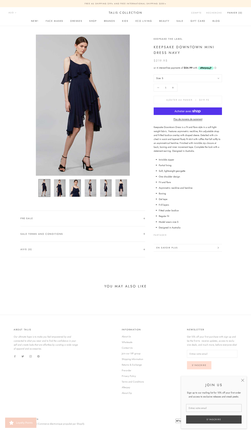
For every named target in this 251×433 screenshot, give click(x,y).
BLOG (216, 21)
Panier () (234, 12)
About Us (126, 336)
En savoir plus (167, 247)
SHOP (93, 21)
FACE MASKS (54, 21)
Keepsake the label (168, 39)
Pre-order (126, 370)
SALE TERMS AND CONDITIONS (41, 234)
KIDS (125, 21)
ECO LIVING (144, 21)
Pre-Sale (26, 218)
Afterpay (126, 387)
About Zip (127, 393)
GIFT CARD (198, 21)
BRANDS (109, 21)
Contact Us (127, 348)
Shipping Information (132, 359)
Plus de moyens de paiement (187, 119)
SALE (180, 21)
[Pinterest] (179, 234)
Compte (196, 12)
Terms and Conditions (133, 381)
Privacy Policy (129, 376)
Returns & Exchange (132, 364)
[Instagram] (30, 356)
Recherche (214, 12)
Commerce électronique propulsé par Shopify (61, 423)
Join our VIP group (131, 353)
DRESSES (76, 21)
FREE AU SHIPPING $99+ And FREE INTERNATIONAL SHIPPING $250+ (125, 3)
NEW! (35, 21)
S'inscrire (214, 419)
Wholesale (127, 342)
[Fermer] (242, 380)
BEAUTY (164, 21)
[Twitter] (174, 234)
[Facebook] (170, 234)
